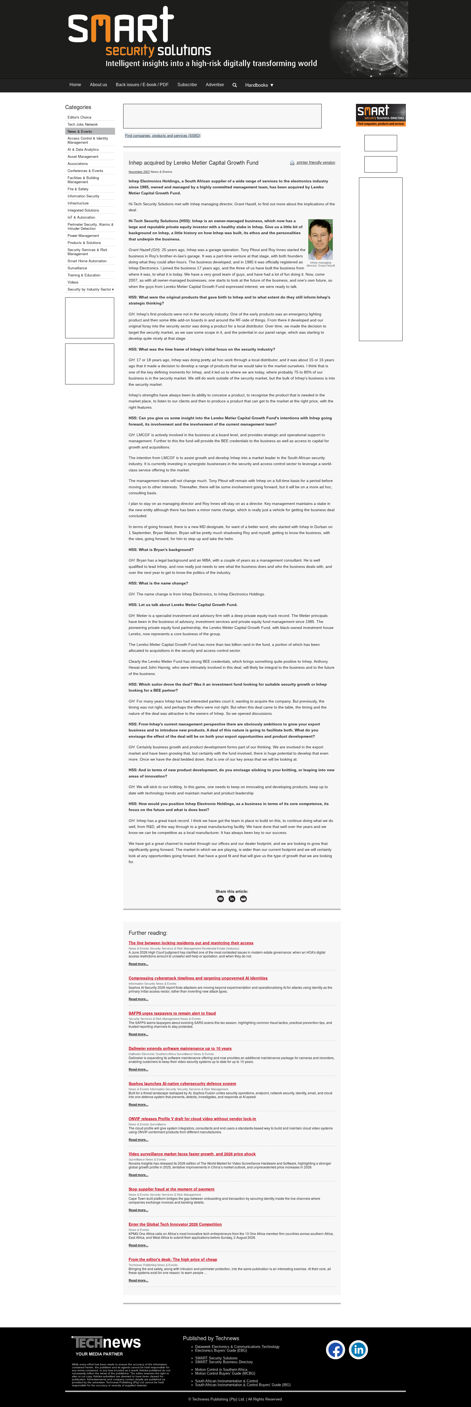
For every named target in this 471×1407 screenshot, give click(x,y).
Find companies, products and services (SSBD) (162, 135)
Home (75, 84)
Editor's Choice (79, 117)
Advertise (215, 84)
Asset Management (83, 156)
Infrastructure (78, 203)
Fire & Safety (78, 188)
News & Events (80, 131)
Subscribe (187, 84)
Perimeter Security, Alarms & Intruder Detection (91, 226)
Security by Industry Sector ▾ (91, 289)
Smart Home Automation (88, 260)
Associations (78, 163)
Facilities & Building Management (83, 179)
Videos (73, 282)
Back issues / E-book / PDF (142, 84)
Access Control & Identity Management (88, 140)
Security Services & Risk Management (87, 251)
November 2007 (139, 171)
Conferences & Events (85, 170)
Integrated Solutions (83, 210)
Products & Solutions (84, 242)
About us (98, 84)
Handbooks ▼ (259, 84)
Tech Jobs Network (83, 124)
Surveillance (77, 267)
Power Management (83, 235)
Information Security (83, 195)
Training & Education (84, 275)
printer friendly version (315, 162)
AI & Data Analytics (83, 149)
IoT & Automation (81, 217)
